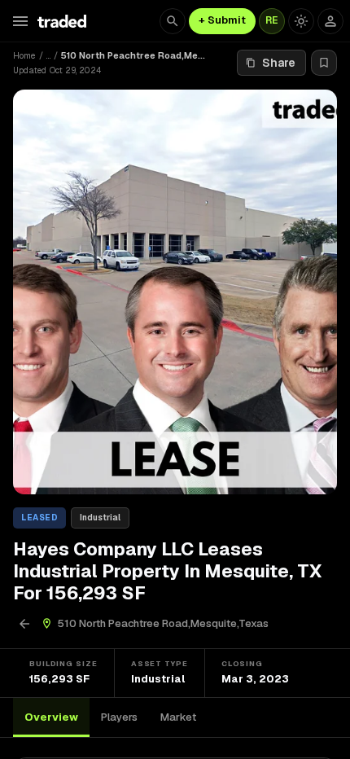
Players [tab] (119, 717)
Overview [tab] (51, 717)
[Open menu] (20, 21)
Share (278, 62)
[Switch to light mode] (301, 21)
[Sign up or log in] (330, 21)
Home (24, 55)
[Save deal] (324, 63)
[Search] (173, 21)
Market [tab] (178, 717)
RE (271, 20)
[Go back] (24, 623)
